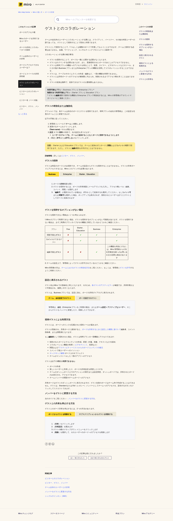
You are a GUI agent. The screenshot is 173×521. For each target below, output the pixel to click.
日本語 (138, 4)
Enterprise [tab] (67, 174)
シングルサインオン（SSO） (56, 496)
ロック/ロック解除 (57, 353)
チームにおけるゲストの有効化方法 (75, 268)
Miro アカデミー (148, 513)
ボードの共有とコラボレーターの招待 (29, 48)
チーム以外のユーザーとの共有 (29, 57)
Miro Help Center (24, 12)
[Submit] (57, 19)
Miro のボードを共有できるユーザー (29, 39)
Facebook (46, 444)
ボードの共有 (49, 12)
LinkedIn (53, 444)
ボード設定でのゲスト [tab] (88, 298)
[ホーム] (31, 4)
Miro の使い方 (37, 12)
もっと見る (22, 114)
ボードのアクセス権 (27, 32)
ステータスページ (57, 513)
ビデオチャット (81, 345)
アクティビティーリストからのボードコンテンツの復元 (81, 347)
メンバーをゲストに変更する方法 (81, 398)
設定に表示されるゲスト (146, 56)
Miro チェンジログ (25, 513)
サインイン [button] (148, 4)
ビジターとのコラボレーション (29, 92)
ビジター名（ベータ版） (29, 100)
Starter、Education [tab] (87, 174)
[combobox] (86, 19)
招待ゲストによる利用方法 (146, 64)
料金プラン (120, 513)
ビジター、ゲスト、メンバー (29, 107)
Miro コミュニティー (90, 513)
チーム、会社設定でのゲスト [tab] (59, 298)
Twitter (49, 444)
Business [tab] (52, 174)
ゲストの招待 (144, 39)
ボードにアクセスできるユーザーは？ (29, 66)
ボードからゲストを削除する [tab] (59, 414)
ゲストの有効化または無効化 (146, 32)
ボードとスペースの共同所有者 (29, 75)
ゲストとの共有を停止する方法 (146, 80)
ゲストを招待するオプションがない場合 (146, 47)
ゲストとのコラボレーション (29, 83)
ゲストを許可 (125, 268)
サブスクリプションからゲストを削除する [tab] (96, 414)
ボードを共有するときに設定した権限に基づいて (101, 329)
